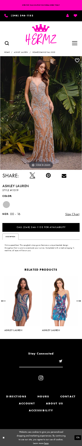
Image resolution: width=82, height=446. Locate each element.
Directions (16, 396)
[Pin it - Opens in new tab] (48, 175)
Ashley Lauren (21, 52)
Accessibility (41, 410)
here (46, 443)
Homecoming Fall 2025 (44, 52)
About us (54, 403)
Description (10, 237)
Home (7, 52)
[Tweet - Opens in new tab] (32, 175)
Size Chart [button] (72, 214)
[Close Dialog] (4, 437)
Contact (68, 396)
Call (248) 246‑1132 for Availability (41, 227)
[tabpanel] (41, 113)
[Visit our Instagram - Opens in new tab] (41, 378)
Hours (43, 396)
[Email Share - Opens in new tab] (64, 175)
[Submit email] (60, 361)
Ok (77, 437)
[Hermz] (41, 34)
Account (27, 403)
